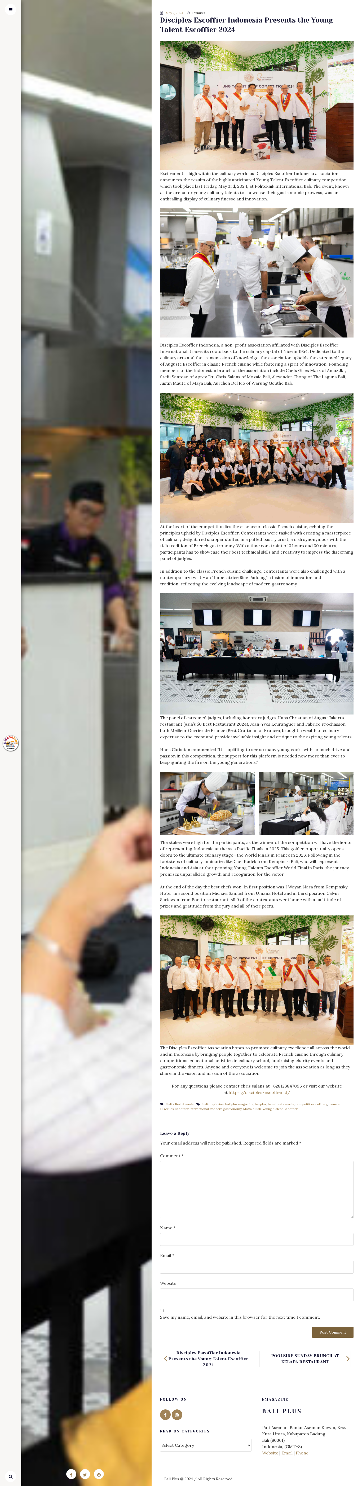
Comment (172, 1155)
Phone (302, 1453)
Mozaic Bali (252, 1109)
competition (304, 1104)
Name (167, 1227)
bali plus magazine (239, 1104)
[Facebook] (165, 1414)
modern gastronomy (225, 1109)
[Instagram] (177, 1414)
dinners (334, 1104)
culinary (321, 1104)
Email (167, 1255)
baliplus (260, 1104)
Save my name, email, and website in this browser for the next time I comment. (240, 1317)
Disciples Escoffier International (184, 1109)
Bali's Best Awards (180, 1104)
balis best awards (281, 1104)
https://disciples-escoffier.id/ (259, 1092)
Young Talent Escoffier (280, 1109)
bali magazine (213, 1104)
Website (168, 1283)
